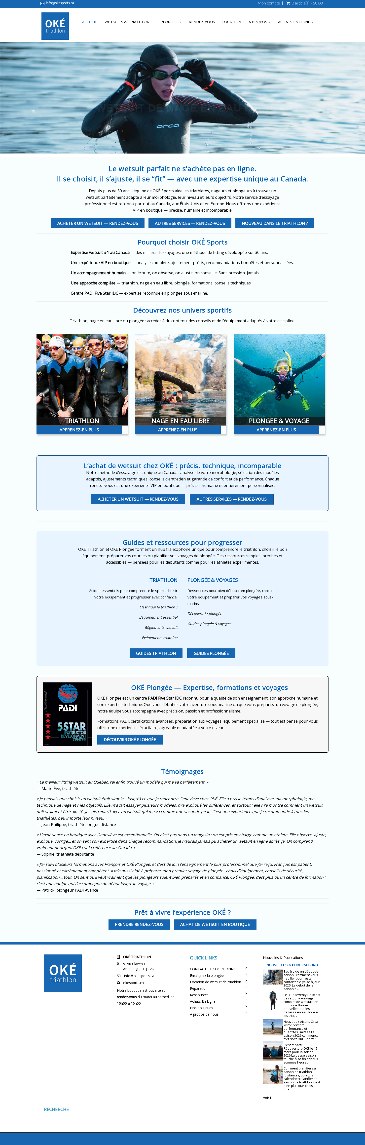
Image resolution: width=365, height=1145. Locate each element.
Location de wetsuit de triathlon (215, 982)
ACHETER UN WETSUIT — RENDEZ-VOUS (97, 223)
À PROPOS (258, 21)
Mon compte (269, 3)
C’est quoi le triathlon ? (159, 607)
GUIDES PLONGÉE (211, 653)
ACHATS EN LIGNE (294, 21)
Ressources (199, 994)
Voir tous (270, 1097)
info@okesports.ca (60, 3)
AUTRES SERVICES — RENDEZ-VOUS (190, 223)
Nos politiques (201, 1007)
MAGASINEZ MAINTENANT (186, 143)
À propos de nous (204, 1014)
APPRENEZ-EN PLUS (79, 430)
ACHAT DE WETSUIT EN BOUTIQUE (215, 924)
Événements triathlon (160, 637)
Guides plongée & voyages (209, 623)
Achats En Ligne (203, 1001)
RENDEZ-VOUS (202, 21)
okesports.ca (133, 982)
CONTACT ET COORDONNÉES (215, 969)
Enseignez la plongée (207, 975)
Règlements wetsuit (161, 627)
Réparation (199, 988)
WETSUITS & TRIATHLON (127, 21)
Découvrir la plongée (204, 613)
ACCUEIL (89, 21)
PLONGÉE (169, 21)
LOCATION (231, 21)
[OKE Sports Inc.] (55, 27)
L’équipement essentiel (158, 617)
